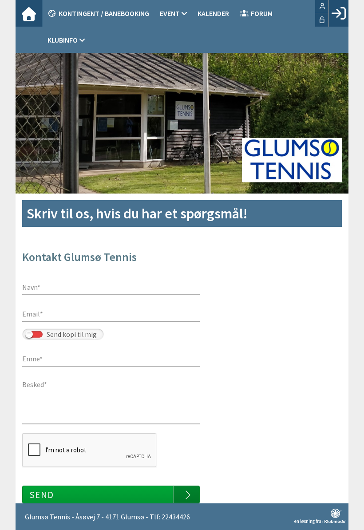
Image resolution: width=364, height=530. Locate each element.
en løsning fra (308, 521)
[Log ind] (338, 13)
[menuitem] (29, 13)
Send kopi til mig (72, 334)
